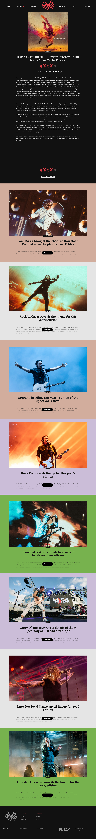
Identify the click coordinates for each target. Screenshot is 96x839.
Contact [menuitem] (87, 6)
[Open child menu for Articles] (23, 6)
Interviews (24, 818)
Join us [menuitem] (75, 6)
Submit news (39, 818)
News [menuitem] (8, 6)
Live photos (48, 235)
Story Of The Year (48, 176)
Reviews (48, 51)
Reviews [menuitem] (33, 6)
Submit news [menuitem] (61, 6)
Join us (38, 816)
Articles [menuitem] (19, 6)
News (48, 311)
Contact (38, 819)
